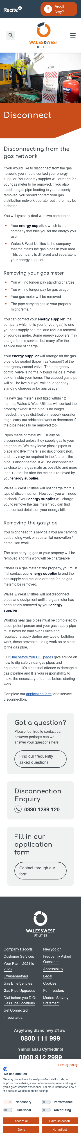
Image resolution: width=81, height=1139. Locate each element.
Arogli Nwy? (59, 9)
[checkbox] (7, 1102)
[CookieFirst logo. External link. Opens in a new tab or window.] (5, 1069)
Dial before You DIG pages (31, 656)
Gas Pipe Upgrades (19, 990)
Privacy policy (68, 1064)
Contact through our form (37, 871)
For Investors (53, 990)
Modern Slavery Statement (55, 1000)
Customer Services (19, 956)
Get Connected (16, 1010)
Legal (47, 976)
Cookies (49, 983)
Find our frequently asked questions (36, 759)
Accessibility (53, 968)
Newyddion (52, 949)
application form (39, 693)
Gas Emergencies (18, 983)
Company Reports (18, 949)
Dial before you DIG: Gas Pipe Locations (20, 1000)
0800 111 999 (40, 1038)
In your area (13, 1017)
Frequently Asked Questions (57, 959)
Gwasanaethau (16, 976)
